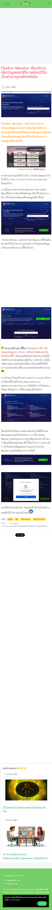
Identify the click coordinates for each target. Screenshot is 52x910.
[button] (49, 3)
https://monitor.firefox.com (23, 179)
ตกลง (42, 903)
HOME (5, 4)
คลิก (18, 880)
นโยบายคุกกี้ (15, 900)
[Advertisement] (26, 36)
